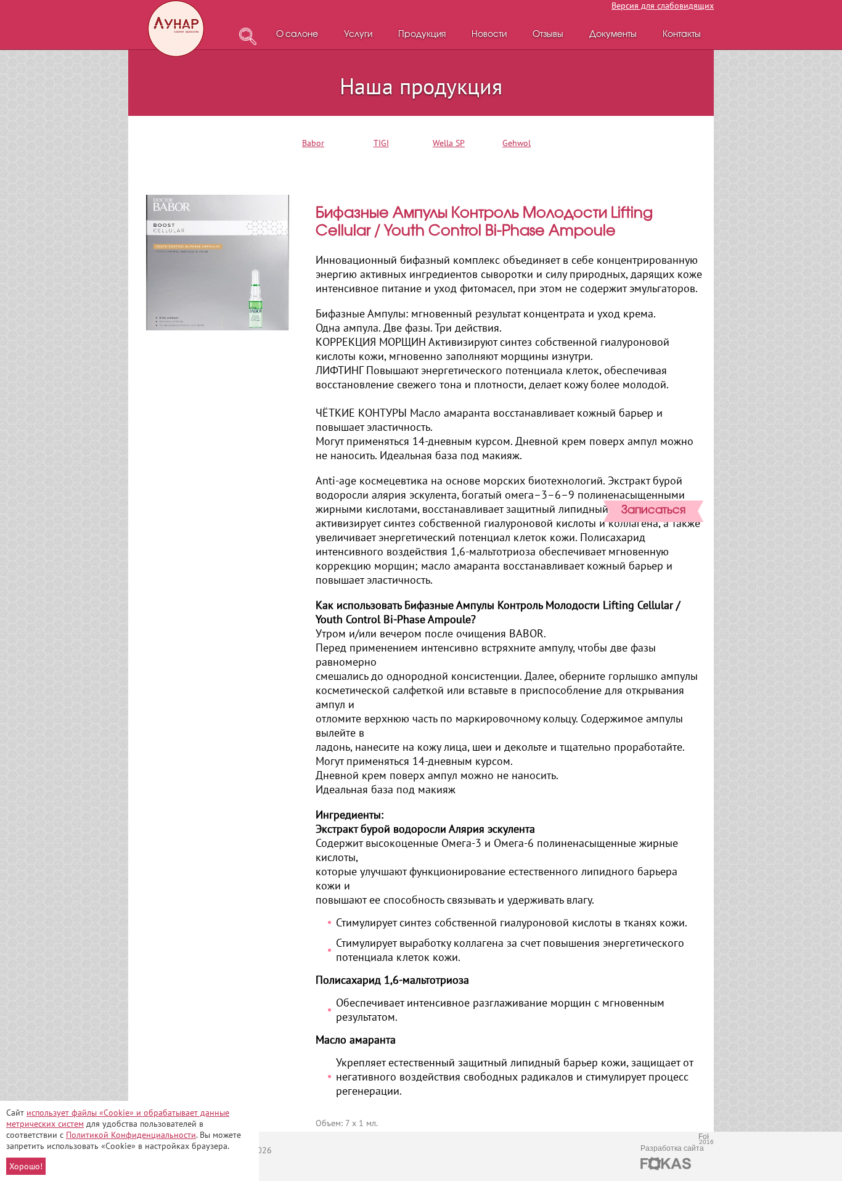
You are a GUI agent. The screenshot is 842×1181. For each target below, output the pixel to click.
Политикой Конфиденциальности (131, 1134)
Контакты (682, 35)
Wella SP (449, 143)
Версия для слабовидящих (662, 5)
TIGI (381, 143)
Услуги (358, 35)
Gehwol (516, 143)
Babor (313, 143)
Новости (489, 35)
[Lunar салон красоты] (177, 28)
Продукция (422, 35)
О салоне (297, 35)
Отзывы (548, 35)
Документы (613, 35)
